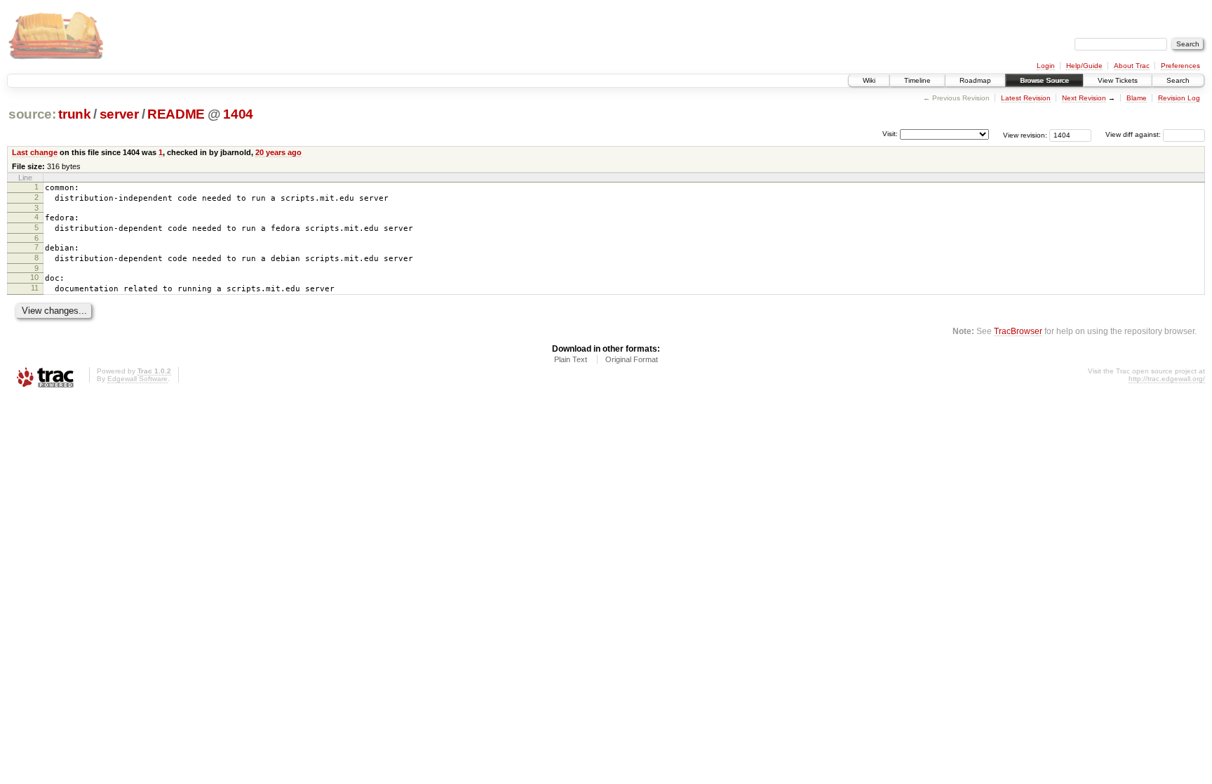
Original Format (631, 359)
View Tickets (1118, 80)
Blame (1136, 98)
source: (32, 114)
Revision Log (1179, 98)
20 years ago (278, 152)
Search (1178, 80)
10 (34, 277)
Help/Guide (1084, 65)
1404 (238, 114)
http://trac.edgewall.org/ (1167, 379)
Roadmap (975, 80)
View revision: (1025, 134)
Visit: (890, 134)
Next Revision (1084, 98)
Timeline (917, 80)
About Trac (1132, 65)
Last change (35, 152)
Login (1046, 65)
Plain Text (570, 359)
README (176, 114)
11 (35, 288)
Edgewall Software (137, 379)
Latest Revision (1026, 98)
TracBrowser (1018, 330)
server (119, 114)
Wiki (869, 80)
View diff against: (1134, 134)
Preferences (1180, 65)
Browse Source (1044, 80)
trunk (74, 114)
